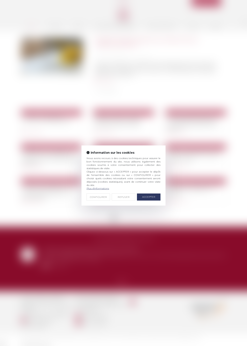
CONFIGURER (98, 197)
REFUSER (124, 197)
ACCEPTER (148, 196)
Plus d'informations (98, 188)
